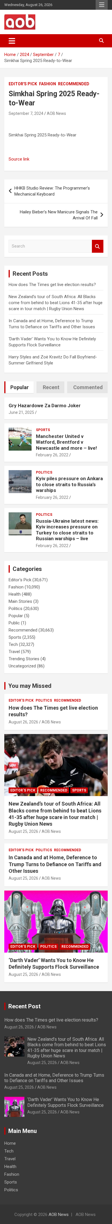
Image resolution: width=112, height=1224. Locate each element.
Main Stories (20, 601)
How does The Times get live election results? (52, 284)
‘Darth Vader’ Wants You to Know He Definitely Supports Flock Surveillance (65, 1102)
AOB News (56, 113)
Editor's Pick (23, 84)
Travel (14, 651)
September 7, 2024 (26, 113)
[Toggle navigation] (12, 40)
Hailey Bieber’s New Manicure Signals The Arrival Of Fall (59, 215)
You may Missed (29, 685)
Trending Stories (24, 658)
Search (97, 246)
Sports (43, 430)
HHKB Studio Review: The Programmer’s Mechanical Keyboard (52, 191)
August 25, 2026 (23, 831)
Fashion (47, 84)
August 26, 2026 (23, 722)
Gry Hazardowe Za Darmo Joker (45, 405)
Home (10, 1143)
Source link (19, 159)
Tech (13, 644)
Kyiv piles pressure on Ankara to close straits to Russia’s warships (69, 484)
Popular (16, 615)
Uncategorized (22, 666)
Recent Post (24, 1006)
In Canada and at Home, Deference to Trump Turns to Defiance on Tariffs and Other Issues (55, 864)
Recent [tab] (51, 387)
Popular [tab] (19, 387)
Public (14, 622)
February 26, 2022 (52, 455)
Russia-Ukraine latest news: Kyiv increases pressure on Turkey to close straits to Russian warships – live (67, 529)
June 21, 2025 (21, 412)
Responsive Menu (102, 5)
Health (15, 594)
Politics (44, 472)
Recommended (73, 84)
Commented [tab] (88, 387)
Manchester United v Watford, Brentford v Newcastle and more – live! (66, 442)
